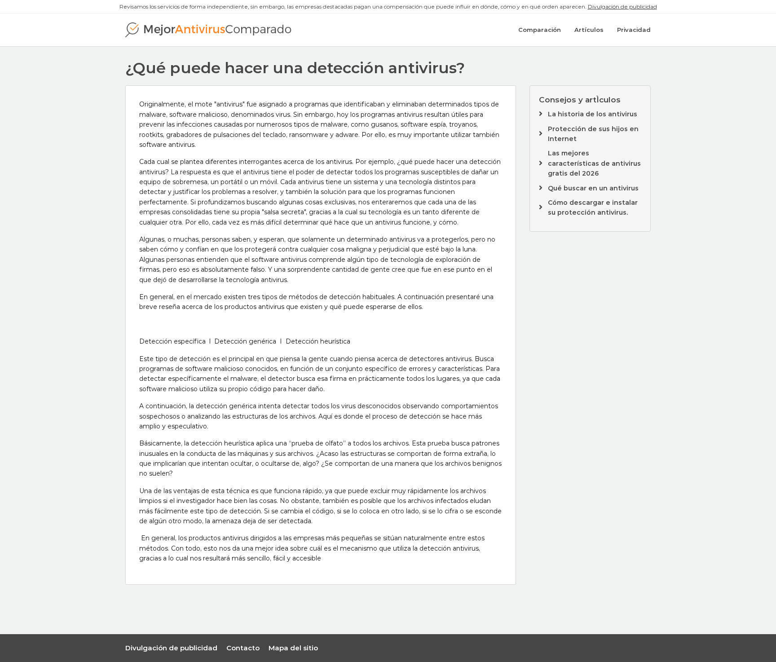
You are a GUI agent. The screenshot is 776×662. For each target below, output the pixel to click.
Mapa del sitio (293, 648)
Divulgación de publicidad (622, 6)
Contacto (243, 648)
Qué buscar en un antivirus (593, 188)
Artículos (589, 29)
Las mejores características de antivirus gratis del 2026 (594, 163)
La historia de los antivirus (592, 114)
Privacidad (634, 29)
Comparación (539, 29)
